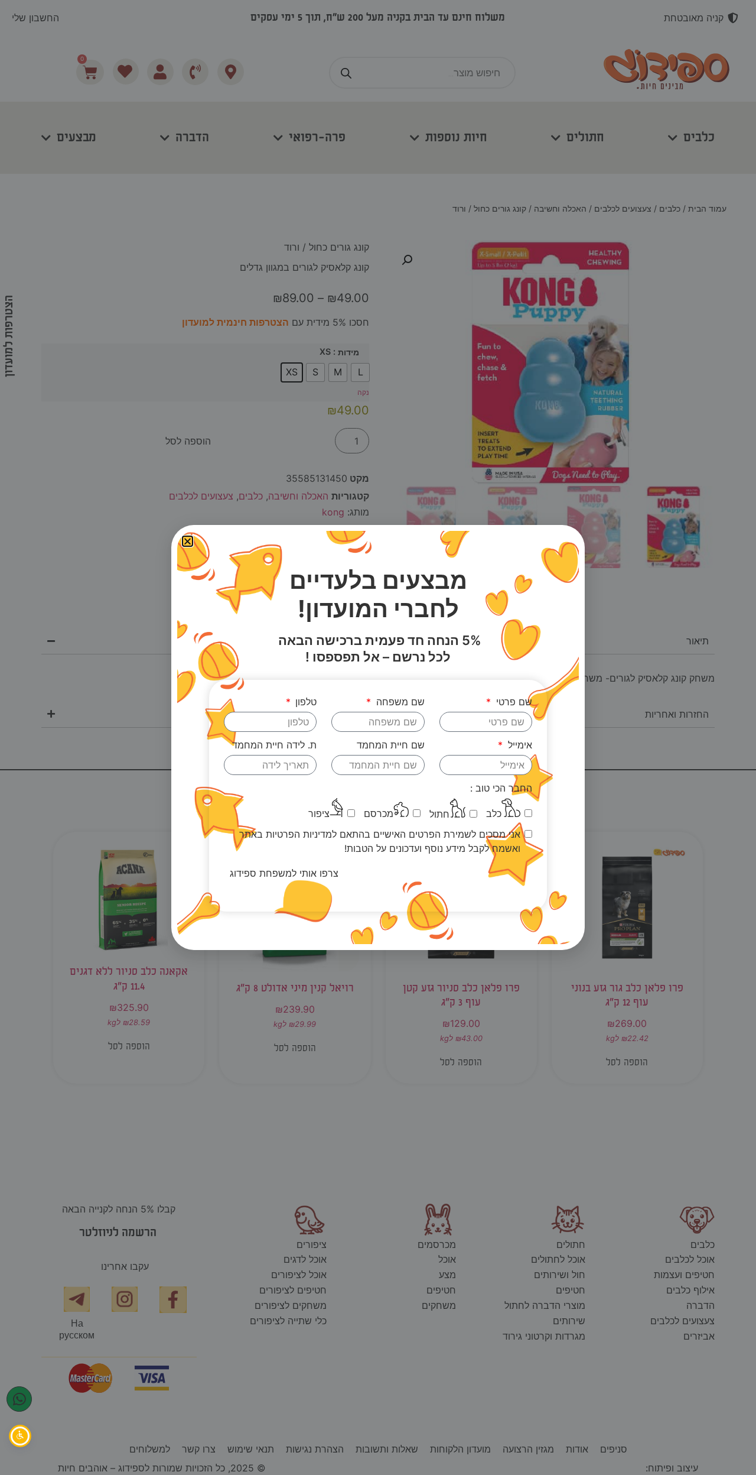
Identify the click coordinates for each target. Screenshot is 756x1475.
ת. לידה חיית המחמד (274, 745)
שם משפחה (398, 702)
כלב (493, 813)
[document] (378, 737)
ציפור (319, 813)
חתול (439, 814)
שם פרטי (512, 702)
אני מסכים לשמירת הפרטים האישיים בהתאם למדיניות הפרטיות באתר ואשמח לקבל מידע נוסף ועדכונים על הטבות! (379, 841)
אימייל (518, 745)
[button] (187, 541)
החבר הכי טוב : (501, 788)
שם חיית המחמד (391, 745)
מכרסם (378, 813)
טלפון (304, 702)
